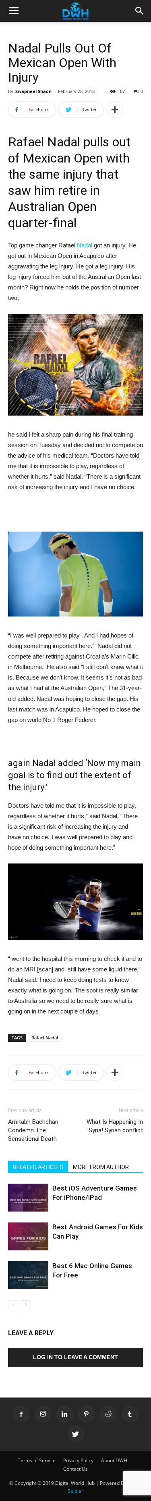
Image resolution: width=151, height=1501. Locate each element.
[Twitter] (76, 1434)
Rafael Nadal (44, 1037)
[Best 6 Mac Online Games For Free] (28, 1275)
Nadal (84, 245)
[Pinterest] (87, 1414)
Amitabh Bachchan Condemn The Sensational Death (33, 1130)
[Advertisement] (75, 513)
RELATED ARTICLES (38, 1167)
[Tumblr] (130, 1414)
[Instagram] (43, 1414)
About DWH (114, 1460)
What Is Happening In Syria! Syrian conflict (115, 1126)
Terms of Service (37, 1460)
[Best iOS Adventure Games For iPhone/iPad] (28, 1198)
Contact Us (75, 1468)
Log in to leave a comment (75, 1357)
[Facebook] (21, 1414)
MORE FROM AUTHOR (101, 1167)
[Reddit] (108, 1414)
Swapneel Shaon (33, 91)
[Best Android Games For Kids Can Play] (28, 1236)
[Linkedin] (65, 1414)
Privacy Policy (78, 1460)
